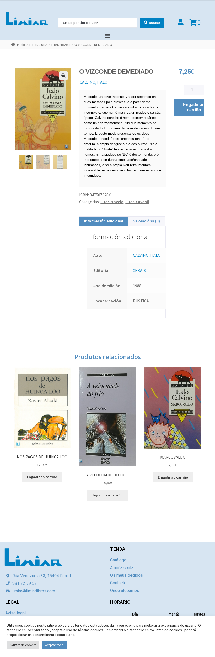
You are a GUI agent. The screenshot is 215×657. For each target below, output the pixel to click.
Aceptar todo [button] (54, 645)
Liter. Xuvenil (137, 201)
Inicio (21, 44)
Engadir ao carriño (194, 107)
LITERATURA (38, 44)
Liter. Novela (61, 44)
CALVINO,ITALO (94, 82)
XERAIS (139, 270)
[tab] (103, 221)
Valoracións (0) (146, 221)
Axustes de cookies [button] (23, 645)
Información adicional (103, 221)
